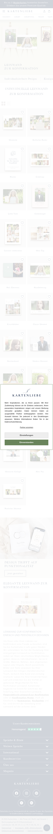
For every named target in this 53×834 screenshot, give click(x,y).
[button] (26, 427)
